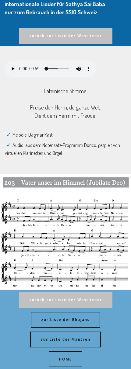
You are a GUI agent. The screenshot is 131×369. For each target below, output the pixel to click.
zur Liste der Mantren (65, 339)
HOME (65, 359)
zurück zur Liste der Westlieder (65, 35)
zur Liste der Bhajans (65, 319)
